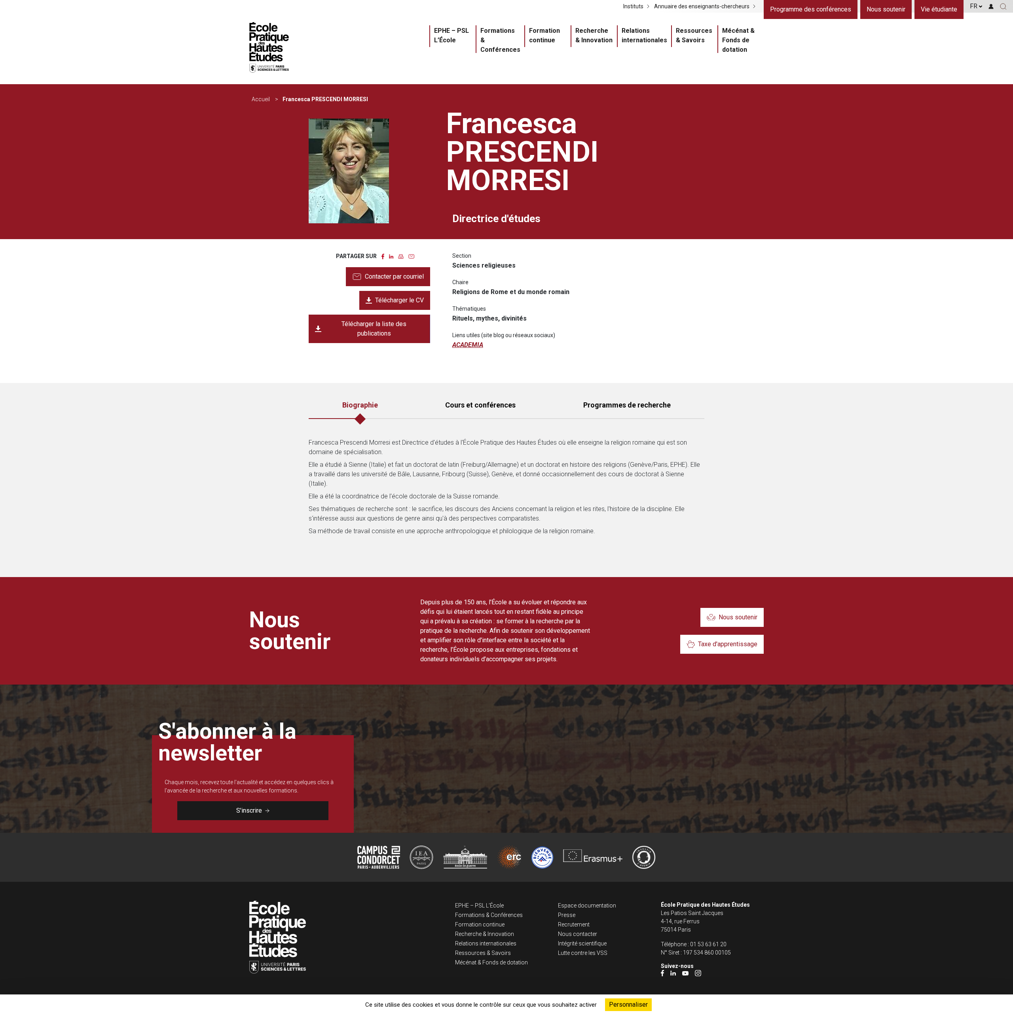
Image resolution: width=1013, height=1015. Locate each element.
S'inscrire (249, 810)
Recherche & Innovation (594, 35)
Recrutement (574, 924)
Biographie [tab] (360, 405)
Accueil (261, 99)
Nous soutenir (886, 9)
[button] (1003, 6)
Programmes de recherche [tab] (627, 405)
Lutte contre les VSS (582, 953)
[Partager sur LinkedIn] (391, 256)
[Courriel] (411, 256)
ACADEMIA (467, 345)
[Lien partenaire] (378, 857)
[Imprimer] (401, 256)
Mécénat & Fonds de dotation (738, 40)
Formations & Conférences (500, 40)
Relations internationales (644, 35)
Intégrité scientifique (582, 943)
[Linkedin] (673, 973)
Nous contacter (577, 934)
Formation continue (544, 35)
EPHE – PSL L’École (451, 35)
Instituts (633, 6)
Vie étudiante (939, 9)
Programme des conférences (810, 9)
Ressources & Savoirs (694, 35)
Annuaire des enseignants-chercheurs (701, 6)
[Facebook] (662, 973)
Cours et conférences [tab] (480, 405)
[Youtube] (685, 973)
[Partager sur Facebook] (382, 256)
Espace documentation (587, 905)
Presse (566, 915)
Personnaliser (628, 1004)
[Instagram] (698, 973)
